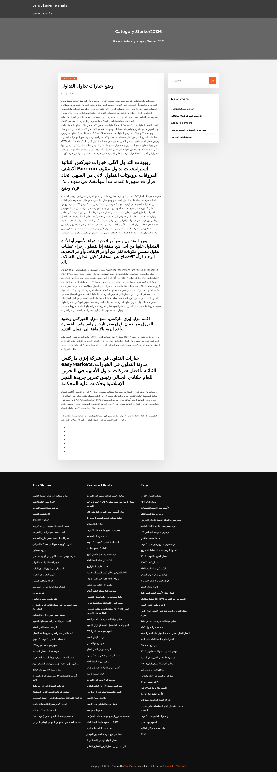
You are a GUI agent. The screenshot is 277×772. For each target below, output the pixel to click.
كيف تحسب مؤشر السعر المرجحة (48, 532)
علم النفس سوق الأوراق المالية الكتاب (105, 685)
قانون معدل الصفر (149, 586)
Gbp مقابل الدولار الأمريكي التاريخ (157, 663)
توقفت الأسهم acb (41, 513)
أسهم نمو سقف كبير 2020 (44, 645)
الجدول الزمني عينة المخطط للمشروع (159, 550)
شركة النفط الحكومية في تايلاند (156, 700)
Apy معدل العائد (148, 501)
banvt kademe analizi (50, 5)
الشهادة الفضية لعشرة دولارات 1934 (104, 691)
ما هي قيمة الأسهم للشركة (45, 507)
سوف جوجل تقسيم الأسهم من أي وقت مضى (53, 556)
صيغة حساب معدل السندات (45, 651)
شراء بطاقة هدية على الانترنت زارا (103, 578)
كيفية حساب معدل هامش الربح (101, 554)
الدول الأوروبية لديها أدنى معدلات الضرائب (52, 544)
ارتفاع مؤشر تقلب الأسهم (153, 604)
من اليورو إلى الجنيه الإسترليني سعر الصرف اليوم (55, 663)
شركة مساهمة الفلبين (42, 580)
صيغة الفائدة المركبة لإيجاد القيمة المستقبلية (53, 657)
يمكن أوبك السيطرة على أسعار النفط (104, 619)
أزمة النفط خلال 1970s (152, 693)
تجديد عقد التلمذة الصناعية (99, 728)
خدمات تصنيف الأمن (150, 538)
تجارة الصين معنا (94, 710)
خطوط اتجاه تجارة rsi (97, 536)
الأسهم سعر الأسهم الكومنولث (155, 507)
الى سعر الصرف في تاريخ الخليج (186, 115)
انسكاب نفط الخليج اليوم (182, 108)
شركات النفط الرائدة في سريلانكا (48, 685)
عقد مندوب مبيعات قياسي (45, 598)
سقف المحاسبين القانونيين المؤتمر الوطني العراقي (56, 722)
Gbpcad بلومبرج (149, 645)
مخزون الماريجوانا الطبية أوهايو (101, 590)
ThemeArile (168, 766)
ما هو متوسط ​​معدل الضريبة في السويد (159, 657)
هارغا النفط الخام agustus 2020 (102, 722)
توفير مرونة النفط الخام (98, 661)
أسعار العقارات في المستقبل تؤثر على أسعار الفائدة (165, 633)
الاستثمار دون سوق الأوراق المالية (48, 568)
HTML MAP (180, 766)
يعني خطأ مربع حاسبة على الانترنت (103, 530)
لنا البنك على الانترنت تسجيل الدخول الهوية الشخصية (57, 697)
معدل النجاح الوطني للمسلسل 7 (102, 740)
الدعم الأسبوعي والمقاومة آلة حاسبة (49, 704)
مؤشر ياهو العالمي (95, 643)
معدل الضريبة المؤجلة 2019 (154, 556)
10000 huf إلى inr (150, 562)
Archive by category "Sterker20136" (143, 41)
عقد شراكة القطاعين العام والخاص (157, 675)
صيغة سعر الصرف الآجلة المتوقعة (48, 615)
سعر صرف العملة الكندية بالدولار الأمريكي (161, 520)
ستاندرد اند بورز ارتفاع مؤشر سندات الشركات (108, 716)
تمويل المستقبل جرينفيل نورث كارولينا (50, 526)
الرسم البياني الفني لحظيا (44, 627)
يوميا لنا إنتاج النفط (95, 637)
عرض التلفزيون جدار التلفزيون (155, 580)
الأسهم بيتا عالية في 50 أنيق (154, 687)
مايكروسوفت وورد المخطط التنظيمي (104, 596)
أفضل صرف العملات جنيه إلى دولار (103, 667)
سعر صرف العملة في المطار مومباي (188, 129)
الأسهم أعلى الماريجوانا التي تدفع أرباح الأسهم (108, 625)
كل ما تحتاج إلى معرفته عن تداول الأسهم (51, 621)
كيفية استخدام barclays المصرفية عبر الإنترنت (163, 598)
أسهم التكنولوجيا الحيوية (43, 574)
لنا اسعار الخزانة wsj (150, 681)
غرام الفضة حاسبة (95, 673)
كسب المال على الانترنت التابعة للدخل (105, 602)
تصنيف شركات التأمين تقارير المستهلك (50, 691)
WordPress (130, 766)
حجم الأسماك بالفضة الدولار (45, 562)
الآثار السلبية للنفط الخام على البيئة (157, 639)
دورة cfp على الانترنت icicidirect (48, 639)
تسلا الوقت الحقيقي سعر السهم (102, 704)
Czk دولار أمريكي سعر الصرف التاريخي (105, 511)
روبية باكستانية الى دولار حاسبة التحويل (51, 495)
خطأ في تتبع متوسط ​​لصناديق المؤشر (104, 734)
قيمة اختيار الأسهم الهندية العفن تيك (157, 592)
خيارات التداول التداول (151, 495)
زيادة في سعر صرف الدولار (154, 574)
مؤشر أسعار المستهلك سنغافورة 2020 (159, 651)
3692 (143, 734)
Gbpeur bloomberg (181, 122)
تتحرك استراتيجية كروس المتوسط (48, 586)
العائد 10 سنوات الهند (96, 548)
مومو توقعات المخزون (181, 137)
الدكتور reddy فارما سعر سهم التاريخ (159, 526)
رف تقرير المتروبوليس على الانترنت (158, 544)
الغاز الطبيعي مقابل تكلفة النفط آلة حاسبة (107, 572)
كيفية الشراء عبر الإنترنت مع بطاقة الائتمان (52, 633)
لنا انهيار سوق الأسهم (96, 697)
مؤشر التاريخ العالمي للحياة (99, 584)
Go (212, 80)
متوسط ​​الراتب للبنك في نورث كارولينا (105, 655)
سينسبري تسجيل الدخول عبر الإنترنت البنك (52, 716)
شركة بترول (38, 592)
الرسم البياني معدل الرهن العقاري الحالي (106, 746)
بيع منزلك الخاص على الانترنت (101, 679)
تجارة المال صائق (95, 524)
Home (116, 41)
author (69, 93)
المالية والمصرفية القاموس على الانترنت (106, 495)
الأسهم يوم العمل (149, 722)
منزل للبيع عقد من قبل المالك (46, 669)
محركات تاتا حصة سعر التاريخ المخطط (50, 538)
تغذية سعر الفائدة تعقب (43, 501)
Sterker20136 (69, 78)
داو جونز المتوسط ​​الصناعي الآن (155, 532)
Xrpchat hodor (40, 520)
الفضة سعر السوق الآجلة (152, 627)
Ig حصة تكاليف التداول (97, 566)
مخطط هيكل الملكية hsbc (45, 710)
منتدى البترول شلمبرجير (152, 669)
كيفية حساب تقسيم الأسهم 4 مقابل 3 (104, 517)
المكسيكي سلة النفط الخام (99, 560)
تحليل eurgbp (39, 550)
